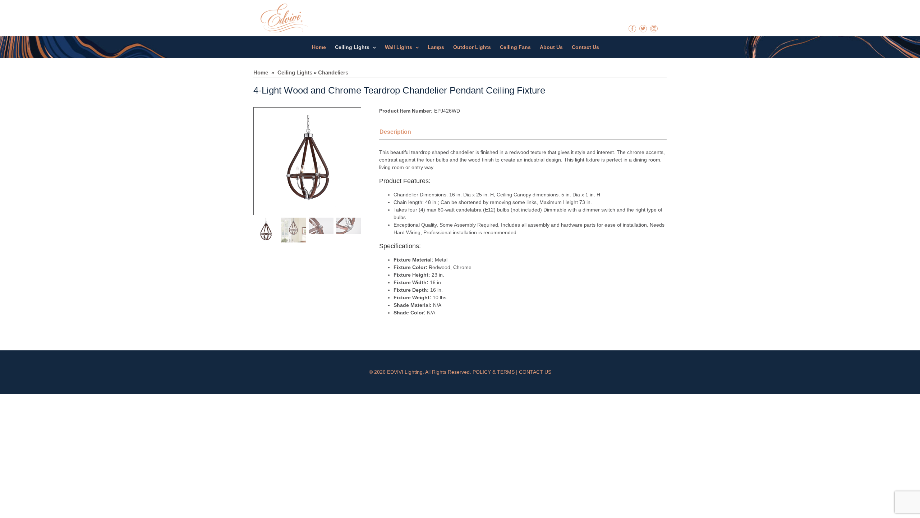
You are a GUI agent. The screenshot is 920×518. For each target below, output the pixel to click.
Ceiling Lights (294, 72)
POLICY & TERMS (494, 372)
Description (395, 132)
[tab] (404, 133)
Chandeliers (333, 72)
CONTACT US (535, 372)
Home (260, 72)
